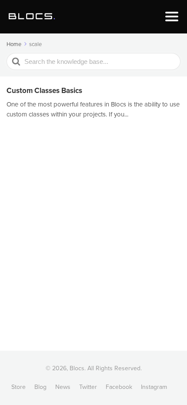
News (62, 387)
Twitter (88, 387)
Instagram (154, 387)
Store (18, 387)
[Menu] (171, 16)
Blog (40, 387)
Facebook (119, 387)
